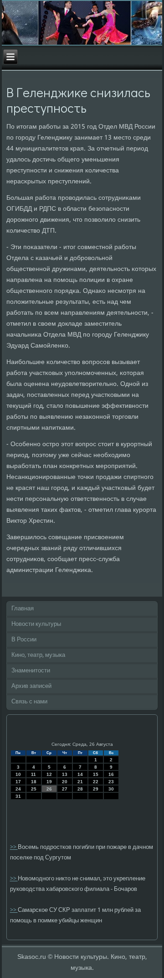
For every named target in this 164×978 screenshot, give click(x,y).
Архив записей (31, 686)
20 (64, 781)
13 (64, 774)
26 (49, 788)
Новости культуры (36, 624)
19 (49, 781)
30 (111, 788)
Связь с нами (29, 702)
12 (49, 774)
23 (111, 781)
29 (95, 788)
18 (33, 781)
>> (14, 847)
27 (64, 788)
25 (33, 788)
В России (23, 640)
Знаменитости (30, 671)
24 (18, 788)
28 (80, 788)
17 (18, 781)
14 (80, 774)
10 (18, 774)
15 (95, 774)
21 (80, 781)
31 (18, 796)
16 (111, 774)
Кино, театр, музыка (38, 655)
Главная (22, 608)
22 (95, 781)
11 (33, 774)
